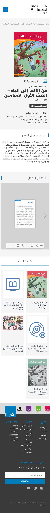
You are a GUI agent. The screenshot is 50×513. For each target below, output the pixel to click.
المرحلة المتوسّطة (28, 434)
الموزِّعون (43, 435)
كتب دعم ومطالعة (28, 440)
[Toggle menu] (5, 9)
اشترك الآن (25, 481)
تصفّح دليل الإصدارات (28, 450)
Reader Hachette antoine (14, 428)
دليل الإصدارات (43, 24)
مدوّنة (44, 431)
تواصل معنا (42, 438)
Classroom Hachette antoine (13, 437)
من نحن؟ (43, 427)
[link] (37, 291)
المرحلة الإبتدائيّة (26, 429)
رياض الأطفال (27, 425)
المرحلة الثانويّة (26, 445)
